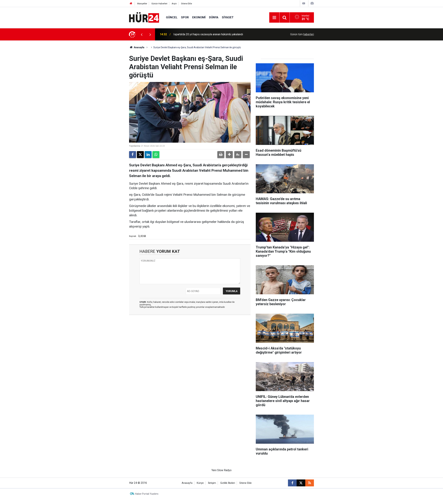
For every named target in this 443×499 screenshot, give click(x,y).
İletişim (212, 483)
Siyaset (228, 17)
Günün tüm (302, 34)
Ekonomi (199, 17)
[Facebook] (132, 154)
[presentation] (141, 34)
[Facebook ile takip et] (292, 482)
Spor (185, 17)
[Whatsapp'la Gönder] (155, 154)
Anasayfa (138, 47)
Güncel (172, 17)
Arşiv (174, 3)
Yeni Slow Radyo (221, 470)
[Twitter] (140, 154)
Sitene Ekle (186, 3)
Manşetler (142, 3)
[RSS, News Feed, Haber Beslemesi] (309, 482)
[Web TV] (304, 3)
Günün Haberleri (159, 3)
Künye (200, 483)
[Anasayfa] (131, 3)
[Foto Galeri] (312, 3)
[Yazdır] (220, 154)
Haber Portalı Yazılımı (146, 493)
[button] (229, 154)
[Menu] (274, 17)
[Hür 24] (144, 17)
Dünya (213, 17)
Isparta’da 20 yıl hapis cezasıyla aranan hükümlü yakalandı (208, 34)
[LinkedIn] (148, 154)
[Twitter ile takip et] (301, 482)
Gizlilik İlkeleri (227, 483)
